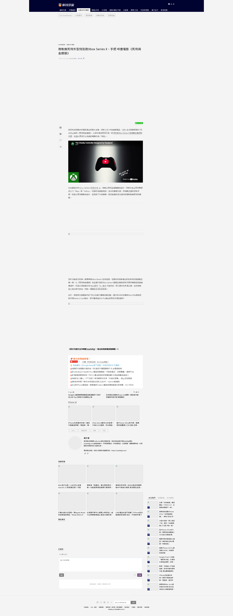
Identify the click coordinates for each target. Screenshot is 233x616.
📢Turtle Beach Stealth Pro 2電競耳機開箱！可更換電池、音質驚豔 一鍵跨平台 (102, 371)
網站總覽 (146, 607)
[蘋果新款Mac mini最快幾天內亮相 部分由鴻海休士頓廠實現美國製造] (152, 586)
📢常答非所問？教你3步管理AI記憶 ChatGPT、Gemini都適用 (95, 381)
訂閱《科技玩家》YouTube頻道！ (95, 362)
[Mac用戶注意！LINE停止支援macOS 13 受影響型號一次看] (72, 474)
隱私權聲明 (119, 607)
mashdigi (91, 349)
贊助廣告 (61, 519)
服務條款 (108, 607)
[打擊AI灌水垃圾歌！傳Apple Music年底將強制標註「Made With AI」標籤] (72, 501)
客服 (95, 607)
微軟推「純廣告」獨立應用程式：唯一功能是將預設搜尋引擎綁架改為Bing (100, 486)
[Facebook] (97, 602)
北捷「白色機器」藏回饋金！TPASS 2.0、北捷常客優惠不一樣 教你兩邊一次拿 (167, 505)
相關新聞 (61, 461)
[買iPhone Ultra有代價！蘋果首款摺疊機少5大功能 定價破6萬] (127, 413)
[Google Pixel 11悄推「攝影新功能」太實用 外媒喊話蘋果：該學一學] (152, 559)
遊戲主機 (84, 430)
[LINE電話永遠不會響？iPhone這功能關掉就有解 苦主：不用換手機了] (129, 501)
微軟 (94, 430)
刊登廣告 (86, 607)
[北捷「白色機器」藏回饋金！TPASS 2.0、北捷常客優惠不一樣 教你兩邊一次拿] (152, 505)
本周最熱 (161, 498)
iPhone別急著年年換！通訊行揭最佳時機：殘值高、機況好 (79, 424)
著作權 (113, 607)
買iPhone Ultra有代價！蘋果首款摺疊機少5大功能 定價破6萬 (127, 424)
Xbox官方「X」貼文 (98, 285)
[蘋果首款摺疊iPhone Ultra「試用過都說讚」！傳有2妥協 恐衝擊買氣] (152, 514)
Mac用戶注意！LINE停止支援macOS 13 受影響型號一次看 (69, 486)
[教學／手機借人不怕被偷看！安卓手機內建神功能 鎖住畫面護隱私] (152, 568)
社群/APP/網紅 (83, 10)
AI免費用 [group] (79, 15)
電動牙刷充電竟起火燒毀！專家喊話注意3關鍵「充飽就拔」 (167, 541)
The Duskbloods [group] (65, 15)
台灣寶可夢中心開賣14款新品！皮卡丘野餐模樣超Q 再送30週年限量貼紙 (100, 513)
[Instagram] (100, 602)
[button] (171, 4)
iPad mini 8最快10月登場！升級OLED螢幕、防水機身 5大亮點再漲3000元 (103, 424)
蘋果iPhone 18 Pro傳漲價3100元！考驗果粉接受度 (167, 550)
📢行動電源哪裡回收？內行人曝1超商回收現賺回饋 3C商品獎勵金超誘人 (99, 375)
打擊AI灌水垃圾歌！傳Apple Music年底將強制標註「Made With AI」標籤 (71, 513)
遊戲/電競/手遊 (115, 10)
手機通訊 (72, 10)
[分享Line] (60, 134)
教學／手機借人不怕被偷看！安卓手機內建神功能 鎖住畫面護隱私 (167, 568)
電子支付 (155, 10)
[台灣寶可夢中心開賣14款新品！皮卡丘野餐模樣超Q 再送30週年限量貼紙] (100, 501)
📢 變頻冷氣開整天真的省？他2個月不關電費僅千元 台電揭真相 (96, 368)
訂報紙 (133, 607)
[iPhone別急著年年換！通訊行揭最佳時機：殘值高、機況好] (79, 413)
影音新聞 (164, 10)
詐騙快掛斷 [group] (100, 15)
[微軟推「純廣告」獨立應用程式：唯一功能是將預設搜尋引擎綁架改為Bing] (100, 474)
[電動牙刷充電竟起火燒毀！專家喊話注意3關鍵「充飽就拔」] (152, 541)
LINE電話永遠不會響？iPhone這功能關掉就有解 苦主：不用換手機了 (129, 513)
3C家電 (104, 10)
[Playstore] (107, 602)
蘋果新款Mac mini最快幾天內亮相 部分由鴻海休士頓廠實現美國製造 (167, 586)
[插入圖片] (135, 575)
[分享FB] (60, 127)
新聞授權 (101, 607)
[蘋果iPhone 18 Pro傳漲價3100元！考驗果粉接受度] (152, 550)
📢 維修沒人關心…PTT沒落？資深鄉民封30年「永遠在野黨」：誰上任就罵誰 (101, 378)
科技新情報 (145, 10)
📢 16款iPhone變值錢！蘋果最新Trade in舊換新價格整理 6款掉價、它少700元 (102, 385)
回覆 (139, 575)
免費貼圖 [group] (111, 15)
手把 (104, 430)
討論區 (60, 549)
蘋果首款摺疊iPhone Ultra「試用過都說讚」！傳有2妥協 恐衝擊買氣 (167, 514)
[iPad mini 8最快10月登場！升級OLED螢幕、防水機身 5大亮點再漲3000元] (103, 413)
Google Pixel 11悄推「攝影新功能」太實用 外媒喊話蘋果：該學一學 (167, 559)
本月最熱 (170, 498)
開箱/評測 (95, 10)
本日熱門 (152, 498)
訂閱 (133, 602)
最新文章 (63, 10)
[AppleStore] (111, 602)
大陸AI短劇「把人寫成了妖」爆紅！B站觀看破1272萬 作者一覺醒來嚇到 (167, 523)
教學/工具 (134, 10)
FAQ (92, 607)
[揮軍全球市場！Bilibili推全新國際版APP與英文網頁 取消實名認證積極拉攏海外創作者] (129, 474)
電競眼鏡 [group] (89, 15)
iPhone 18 (72, 402)
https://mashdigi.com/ (119, 450)
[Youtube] (169, 4)
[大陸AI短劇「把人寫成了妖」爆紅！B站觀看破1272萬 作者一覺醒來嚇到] (152, 523)
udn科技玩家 (61, 44)
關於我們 (139, 607)
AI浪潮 (125, 10)
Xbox (73, 430)
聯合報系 (127, 607)
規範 (61, 575)
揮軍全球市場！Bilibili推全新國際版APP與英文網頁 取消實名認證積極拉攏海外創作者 (129, 486)
